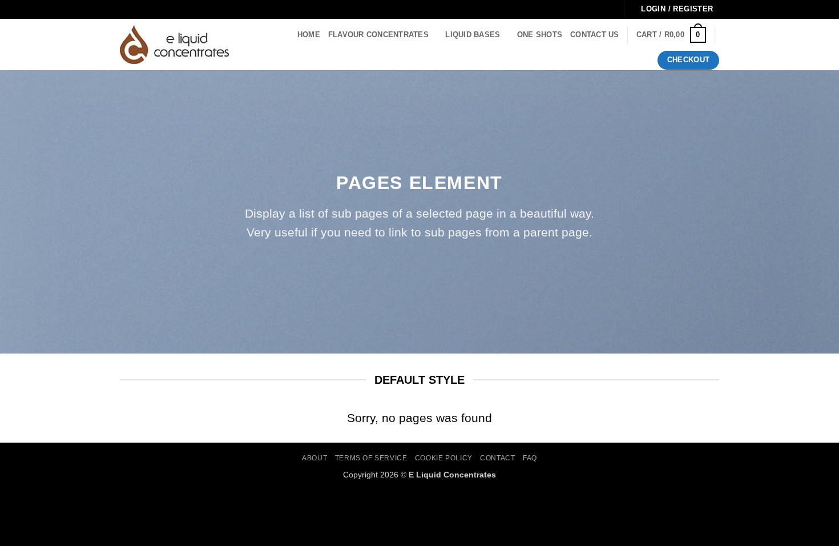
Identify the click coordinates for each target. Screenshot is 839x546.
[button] (671, 35)
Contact (497, 458)
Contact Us (594, 34)
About (314, 458)
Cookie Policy (444, 458)
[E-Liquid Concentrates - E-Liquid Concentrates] (174, 44)
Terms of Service (371, 458)
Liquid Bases (472, 34)
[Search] (250, 44)
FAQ (530, 458)
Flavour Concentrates (378, 34)
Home (308, 34)
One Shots (539, 34)
